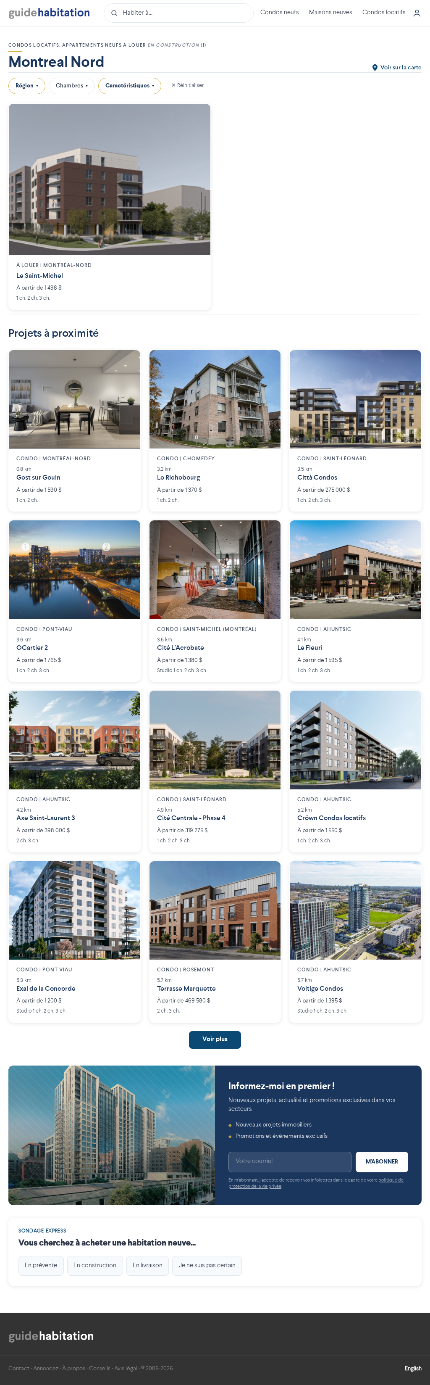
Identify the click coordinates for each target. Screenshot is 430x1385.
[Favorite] (198, 116)
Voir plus (215, 1040)
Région (27, 86)
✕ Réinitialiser (187, 85)
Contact (18, 1369)
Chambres (72, 86)
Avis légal (125, 1369)
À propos (73, 1369)
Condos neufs (279, 13)
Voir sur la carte (401, 68)
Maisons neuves (330, 13)
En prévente (41, 1265)
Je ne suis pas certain (207, 1265)
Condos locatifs (384, 13)
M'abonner (382, 1162)
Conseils (99, 1369)
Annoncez (45, 1369)
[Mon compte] (417, 13)
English (413, 1369)
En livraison (148, 1265)
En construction (94, 1265)
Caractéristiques (129, 86)
